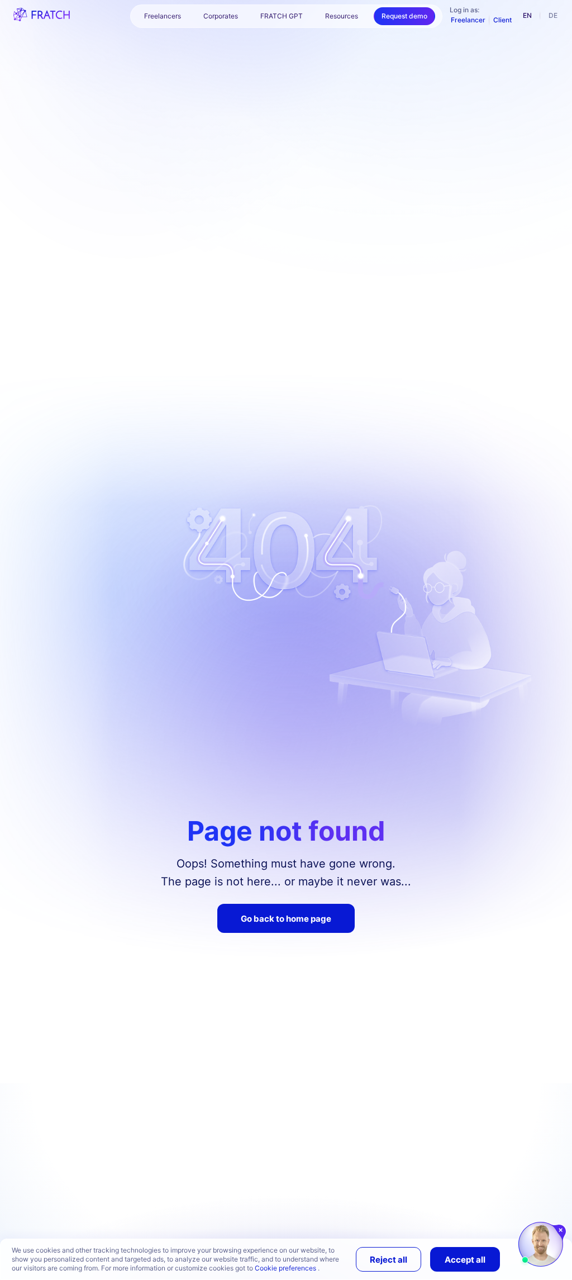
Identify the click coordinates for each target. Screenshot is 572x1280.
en (527, 15)
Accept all (465, 1259)
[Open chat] (540, 1244)
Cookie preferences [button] (286, 1268)
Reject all (388, 1259)
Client (502, 20)
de (553, 15)
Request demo (404, 16)
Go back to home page (286, 918)
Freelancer (468, 20)
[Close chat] (561, 1230)
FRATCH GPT (281, 16)
